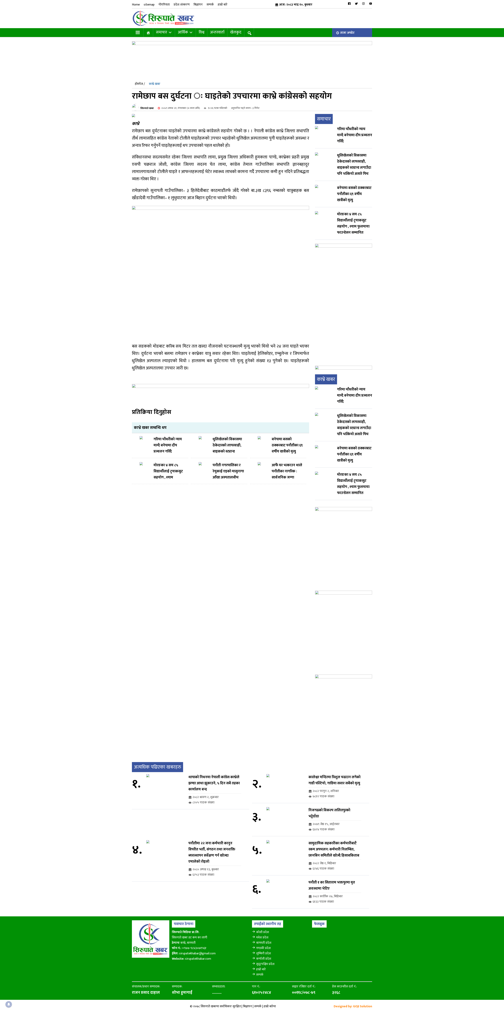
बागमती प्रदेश (263, 942)
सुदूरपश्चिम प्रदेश (265, 964)
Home (136, 4)
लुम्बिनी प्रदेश (263, 953)
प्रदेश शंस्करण (182, 4)
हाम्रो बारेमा (270, 1006)
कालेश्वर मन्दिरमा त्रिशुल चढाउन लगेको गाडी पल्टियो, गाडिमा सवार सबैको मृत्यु (334, 780)
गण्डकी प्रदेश (263, 948)
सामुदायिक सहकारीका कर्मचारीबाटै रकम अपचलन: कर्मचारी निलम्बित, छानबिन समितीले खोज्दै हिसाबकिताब (334, 849)
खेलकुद (235, 32)
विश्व (201, 32)
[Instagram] (363, 3)
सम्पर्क (210, 4)
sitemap (149, 4)
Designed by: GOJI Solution (353, 1006)
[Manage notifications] (9, 1004)
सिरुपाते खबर (147, 108)
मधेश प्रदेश (262, 937)
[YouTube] (370, 3)
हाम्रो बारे (222, 4)
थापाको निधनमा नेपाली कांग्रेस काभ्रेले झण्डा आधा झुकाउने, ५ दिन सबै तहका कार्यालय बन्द (214, 783)
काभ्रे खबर (154, 84)
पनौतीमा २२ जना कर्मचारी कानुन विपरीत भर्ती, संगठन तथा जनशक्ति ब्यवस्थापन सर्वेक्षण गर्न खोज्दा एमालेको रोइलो (211, 852)
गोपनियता (164, 4)
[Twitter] (356, 3)
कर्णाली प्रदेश (263, 958)
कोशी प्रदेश (262, 932)
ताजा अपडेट (347, 32)
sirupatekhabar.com (198, 958)
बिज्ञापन (198, 4)
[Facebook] (349, 3)
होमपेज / (140, 84)
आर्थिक (183, 32)
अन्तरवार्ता (217, 32)
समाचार (161, 32)
